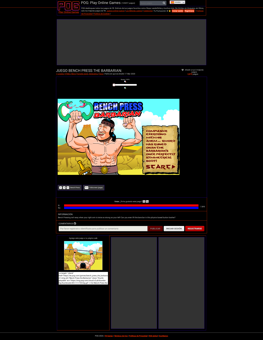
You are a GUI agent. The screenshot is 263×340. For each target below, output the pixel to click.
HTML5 (67, 74)
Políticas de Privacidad (138, 336)
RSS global (153, 336)
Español (178, 2)
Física (100, 74)
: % (125, 79)
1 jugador (60, 74)
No (147, 201)
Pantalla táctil (82, 74)
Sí (144, 201)
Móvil (73, 74)
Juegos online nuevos (115, 11)
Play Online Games (69, 12)
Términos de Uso (121, 336)
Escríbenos (163, 336)
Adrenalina (93, 74)
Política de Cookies (102, 14)
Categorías (148, 11)
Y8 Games (109, 336)
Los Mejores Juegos (134, 11)
